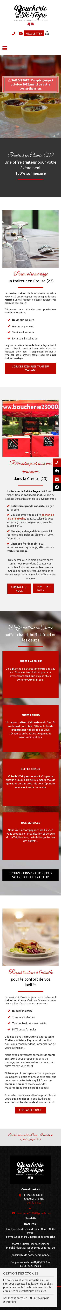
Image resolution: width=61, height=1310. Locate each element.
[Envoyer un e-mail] (57, 479)
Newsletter (34, 33)
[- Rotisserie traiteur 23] (30, 428)
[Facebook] (57, 487)
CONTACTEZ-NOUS (30, 1110)
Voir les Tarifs (43, 588)
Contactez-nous (19, 588)
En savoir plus (40, 1297)
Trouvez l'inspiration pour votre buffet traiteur (30, 875)
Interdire (10, 1301)
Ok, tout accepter (16, 1297)
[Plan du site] (47, 33)
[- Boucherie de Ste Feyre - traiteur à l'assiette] (30, 937)
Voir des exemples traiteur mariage (30, 368)
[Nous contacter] (57, 462)
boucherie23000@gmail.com (20, 33)
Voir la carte (34, 1202)
